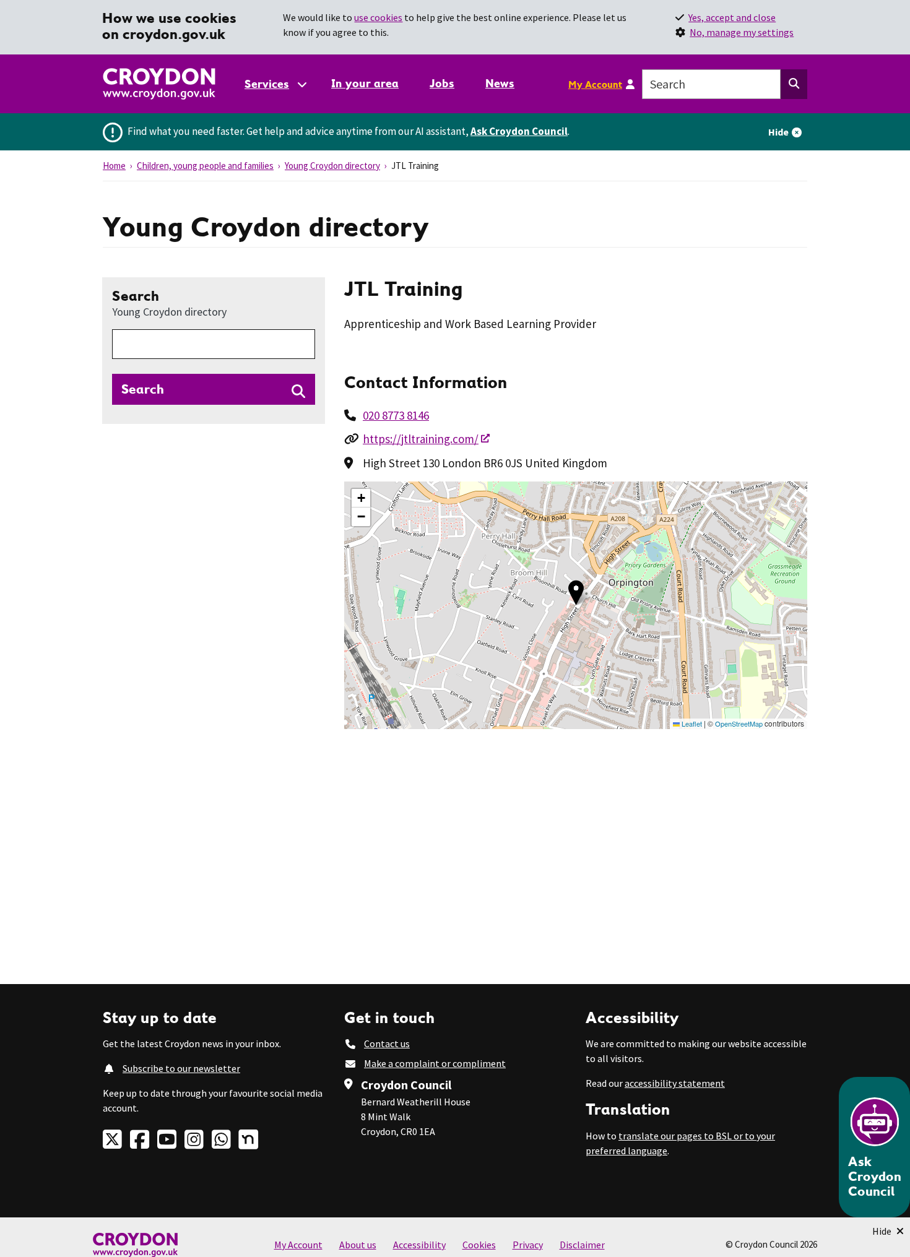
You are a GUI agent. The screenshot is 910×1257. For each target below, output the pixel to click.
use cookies (378, 17)
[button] (576, 592)
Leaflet (691, 723)
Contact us (387, 1043)
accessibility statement (675, 1083)
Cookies (479, 1244)
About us (357, 1244)
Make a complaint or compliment (435, 1063)
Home (114, 165)
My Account (595, 84)
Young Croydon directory (332, 165)
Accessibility (419, 1244)
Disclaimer (582, 1244)
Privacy (528, 1244)
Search (169, 302)
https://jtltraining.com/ (421, 438)
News (499, 83)
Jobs (442, 83)
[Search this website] (794, 84)
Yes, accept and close (732, 17)
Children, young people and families (205, 165)
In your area (365, 83)
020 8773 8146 (396, 415)
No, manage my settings (742, 32)
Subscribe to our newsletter (181, 1068)
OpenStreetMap (739, 723)
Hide (778, 132)
